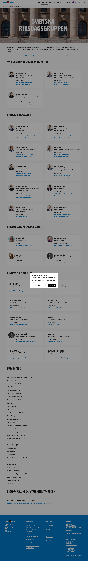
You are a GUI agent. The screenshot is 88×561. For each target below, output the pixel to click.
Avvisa (45, 285)
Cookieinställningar (36, 285)
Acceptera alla (52, 285)
